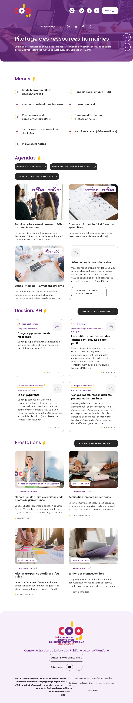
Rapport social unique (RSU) (93, 91)
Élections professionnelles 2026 (42, 104)
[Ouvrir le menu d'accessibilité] (89, 10)
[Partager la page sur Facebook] (83, 26)
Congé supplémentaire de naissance (34, 335)
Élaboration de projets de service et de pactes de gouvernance (39, 499)
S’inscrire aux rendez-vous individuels (87, 292)
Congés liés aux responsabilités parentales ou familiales (91, 396)
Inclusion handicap (34, 143)
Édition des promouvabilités (86, 573)
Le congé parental (29, 395)
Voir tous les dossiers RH (96, 311)
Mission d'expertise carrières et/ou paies (37, 575)
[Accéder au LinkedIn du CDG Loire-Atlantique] (79, 667)
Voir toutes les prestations (94, 443)
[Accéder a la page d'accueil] (23, 10)
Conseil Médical (85, 104)
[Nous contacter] (127, 47)
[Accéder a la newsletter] (127, 37)
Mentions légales (82, 678)
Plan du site (93, 691)
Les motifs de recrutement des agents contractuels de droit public (90, 339)
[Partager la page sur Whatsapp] (90, 26)
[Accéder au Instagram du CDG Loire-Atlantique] (69, 667)
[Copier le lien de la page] (61, 26)
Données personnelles (102, 678)
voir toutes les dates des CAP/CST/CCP (34, 176)
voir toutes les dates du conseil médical (72, 167)
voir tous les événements (28, 167)
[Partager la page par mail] (68, 26)
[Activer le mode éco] (81, 10)
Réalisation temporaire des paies (90, 497)
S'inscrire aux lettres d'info (66, 658)
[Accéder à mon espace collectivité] (96, 10)
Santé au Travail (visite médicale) (96, 131)
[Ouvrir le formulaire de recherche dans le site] (72, 10)
